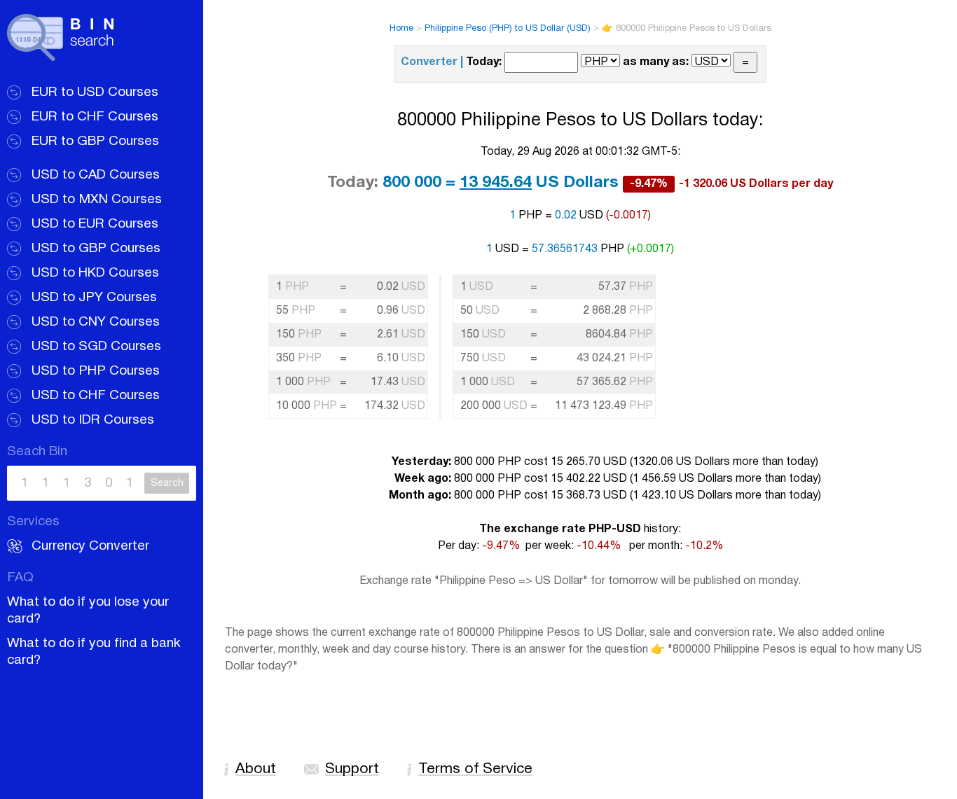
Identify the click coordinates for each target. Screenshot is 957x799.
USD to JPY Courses (94, 297)
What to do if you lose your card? (88, 610)
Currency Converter (90, 546)
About (255, 769)
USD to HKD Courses (95, 273)
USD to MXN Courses (97, 199)
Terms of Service (475, 769)
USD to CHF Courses (96, 395)
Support (352, 769)
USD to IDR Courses (93, 420)
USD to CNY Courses (96, 322)
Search (167, 483)
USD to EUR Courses (95, 224)
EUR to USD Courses (95, 92)
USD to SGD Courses (96, 346)
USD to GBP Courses (96, 248)
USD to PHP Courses (96, 371)
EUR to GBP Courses (95, 141)
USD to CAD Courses (96, 175)
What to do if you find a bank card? (94, 652)
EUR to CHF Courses (95, 117)
